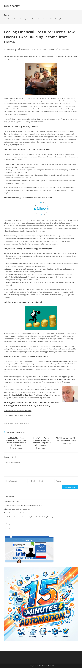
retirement (11, 423)
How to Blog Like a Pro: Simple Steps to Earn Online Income (23, 505)
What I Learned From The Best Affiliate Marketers (66, 439)
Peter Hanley (11, 50)
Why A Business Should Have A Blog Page (17, 509)
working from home (22, 423)
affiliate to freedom (47, 50)
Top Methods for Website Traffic (14, 513)
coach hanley (12, 5)
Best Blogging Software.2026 (13, 501)
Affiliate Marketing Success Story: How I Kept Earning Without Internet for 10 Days (15, 441)
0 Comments (64, 50)
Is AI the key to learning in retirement (17, 415)
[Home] (4, 19)
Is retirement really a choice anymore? (17, 411)
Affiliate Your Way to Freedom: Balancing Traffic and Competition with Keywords (41, 441)
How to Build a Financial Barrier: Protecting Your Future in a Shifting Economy (28, 517)
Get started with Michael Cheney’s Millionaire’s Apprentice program (35, 395)
